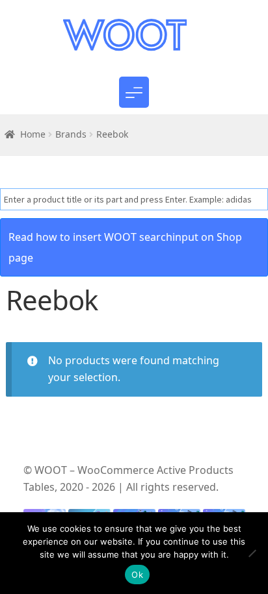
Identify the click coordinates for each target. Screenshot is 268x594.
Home (33, 134)
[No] (251, 553)
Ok (137, 574)
